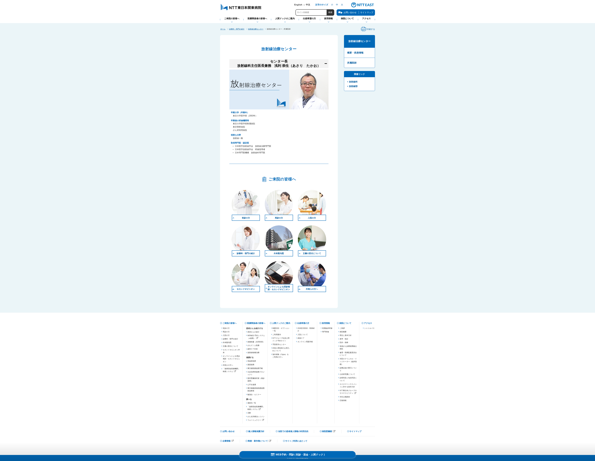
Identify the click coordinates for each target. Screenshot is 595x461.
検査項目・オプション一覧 (280, 329)
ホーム (222, 29)
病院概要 (343, 332)
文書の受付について (312, 253)
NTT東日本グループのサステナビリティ (348, 392)
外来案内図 (279, 253)
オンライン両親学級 (305, 342)
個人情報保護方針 (256, 431)
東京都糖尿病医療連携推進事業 (255, 389)
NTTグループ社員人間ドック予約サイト (280, 339)
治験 (249, 413)
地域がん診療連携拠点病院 (348, 347)
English (298, 4)
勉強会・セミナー (254, 394)
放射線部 (353, 86)
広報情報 (343, 400)
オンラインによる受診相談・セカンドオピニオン (279, 288)
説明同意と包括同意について (348, 379)
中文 (308, 4)
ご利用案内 (276, 334)
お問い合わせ (229, 431)
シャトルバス (369, 328)
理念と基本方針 (346, 335)
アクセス (368, 323)
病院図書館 (329, 431)
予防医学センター (279, 344)
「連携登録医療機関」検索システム (231, 370)
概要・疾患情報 (355, 52)
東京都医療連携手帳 (255, 368)
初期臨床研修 (327, 328)
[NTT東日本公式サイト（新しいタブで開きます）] (362, 7)
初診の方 (246, 218)
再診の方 (279, 218)
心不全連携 (251, 385)
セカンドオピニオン (246, 289)
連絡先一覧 (251, 403)
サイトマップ (366, 12)
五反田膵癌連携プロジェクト (255, 373)
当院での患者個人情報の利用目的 (293, 431)
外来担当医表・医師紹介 (306, 329)
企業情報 (228, 441)
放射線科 (353, 81)
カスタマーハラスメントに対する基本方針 (348, 385)
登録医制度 (251, 361)
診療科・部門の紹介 (237, 29)
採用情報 (326, 323)
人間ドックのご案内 (281, 323)
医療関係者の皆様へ (256, 323)
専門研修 (325, 332)
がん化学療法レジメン (255, 416)
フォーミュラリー (256, 420)
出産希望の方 (303, 323)
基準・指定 (344, 339)
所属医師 (352, 62)
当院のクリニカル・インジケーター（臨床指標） (348, 361)
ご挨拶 (342, 328)
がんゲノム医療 (253, 345)
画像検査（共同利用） (255, 342)
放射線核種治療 (253, 352)
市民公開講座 (345, 397)
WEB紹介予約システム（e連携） (256, 337)
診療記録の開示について (348, 369)
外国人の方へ (312, 289)
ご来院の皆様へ (230, 323)
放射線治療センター (255, 29)
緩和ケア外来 (252, 349)
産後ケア (301, 338)
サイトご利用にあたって (296, 441)
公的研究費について (347, 374)
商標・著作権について (259, 441)
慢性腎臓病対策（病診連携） (255, 379)
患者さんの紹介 (253, 332)
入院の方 (312, 218)
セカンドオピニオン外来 (231, 351)
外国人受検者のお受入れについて (280, 349)
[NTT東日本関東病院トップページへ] (241, 10)
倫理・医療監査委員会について (348, 354)
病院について (345, 323)
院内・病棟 (344, 342)
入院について (303, 334)
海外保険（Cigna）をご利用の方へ (280, 355)
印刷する (368, 30)
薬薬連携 (250, 365)
